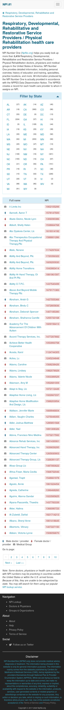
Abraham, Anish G (18, 299)
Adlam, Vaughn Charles (21, 416)
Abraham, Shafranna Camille (24, 317)
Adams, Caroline (18, 364)
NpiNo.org (27, 52)
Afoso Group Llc (17, 465)
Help (11, 625)
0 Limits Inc (15, 206)
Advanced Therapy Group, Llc (25, 459)
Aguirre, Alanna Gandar (21, 496)
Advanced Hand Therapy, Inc (24, 447)
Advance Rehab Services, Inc (24, 441)
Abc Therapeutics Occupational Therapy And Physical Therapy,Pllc (25, 240)
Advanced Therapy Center (23, 453)
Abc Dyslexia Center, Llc (21, 231)
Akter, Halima (16, 508)
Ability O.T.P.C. (17, 283)
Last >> (20, 562)
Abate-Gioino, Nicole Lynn (22, 218)
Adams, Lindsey (17, 370)
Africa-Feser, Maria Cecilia (23, 471)
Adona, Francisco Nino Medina (25, 435)
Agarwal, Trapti (17, 477)
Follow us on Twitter (23, 644)
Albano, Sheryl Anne (20, 520)
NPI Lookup (15, 601)
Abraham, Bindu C (18, 305)
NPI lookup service (12, 587)
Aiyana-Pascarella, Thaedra (23, 502)
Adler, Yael (14, 428)
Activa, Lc (14, 358)
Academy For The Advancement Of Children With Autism (25, 327)
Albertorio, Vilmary (18, 526)
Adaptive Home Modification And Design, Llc (23, 402)
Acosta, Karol (16, 352)
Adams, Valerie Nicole (20, 376)
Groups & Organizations (21, 610)
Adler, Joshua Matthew (21, 422)
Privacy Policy (16, 629)
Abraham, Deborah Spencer (24, 311)
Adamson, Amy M (18, 382)
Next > (8, 562)
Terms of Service (18, 634)
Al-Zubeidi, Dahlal (18, 514)
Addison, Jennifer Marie (21, 410)
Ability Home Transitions (21, 268)
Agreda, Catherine (18, 490)
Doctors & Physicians (20, 606)
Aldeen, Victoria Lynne (20, 533)
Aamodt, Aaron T (18, 212)
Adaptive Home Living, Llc (22, 395)
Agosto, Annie (16, 484)
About (12, 621)
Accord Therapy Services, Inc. (25, 336)
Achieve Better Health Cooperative (20, 344)
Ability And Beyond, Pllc (21, 256)
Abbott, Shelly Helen (19, 225)
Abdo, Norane (16, 250)
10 (55, 557)
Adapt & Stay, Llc (18, 388)
